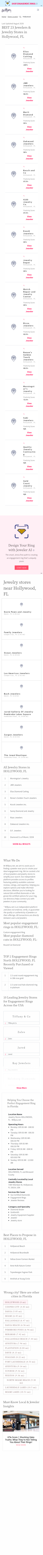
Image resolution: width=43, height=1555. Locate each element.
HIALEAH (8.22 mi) (15, 1357)
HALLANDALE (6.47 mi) (17, 1320)
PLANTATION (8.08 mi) (17, 1348)
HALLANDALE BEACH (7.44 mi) (21, 1339)
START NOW (21, 567)
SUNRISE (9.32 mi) (15, 1371)
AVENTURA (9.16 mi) (16, 1366)
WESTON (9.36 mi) (14, 1375)
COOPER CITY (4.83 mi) (17, 1306)
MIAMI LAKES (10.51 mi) (18, 1392)
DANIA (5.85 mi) (13, 1311)
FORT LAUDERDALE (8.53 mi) (20, 1361)
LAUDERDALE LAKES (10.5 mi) (21, 1387)
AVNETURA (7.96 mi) (16, 1343)
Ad (41, 573)
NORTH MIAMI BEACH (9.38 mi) (21, 1381)
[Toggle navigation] (38, 10)
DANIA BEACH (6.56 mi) (17, 1325)
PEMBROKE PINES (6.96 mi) (19, 1329)
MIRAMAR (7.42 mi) (15, 1334)
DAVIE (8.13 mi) (13, 1352)
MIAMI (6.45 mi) (13, 1316)
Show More (22, 1087)
